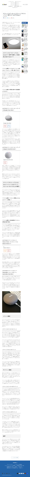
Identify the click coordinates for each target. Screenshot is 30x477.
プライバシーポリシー (10, 464)
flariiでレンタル (9, 126)
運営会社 (16, 466)
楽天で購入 (5, 126)
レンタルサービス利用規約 (18, 464)
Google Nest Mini (7, 123)
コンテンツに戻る (15, 457)
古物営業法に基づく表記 (10, 466)
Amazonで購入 (5, 251)
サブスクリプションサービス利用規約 (10, 465)
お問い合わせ (20, 466)
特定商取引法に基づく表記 (20, 465)
